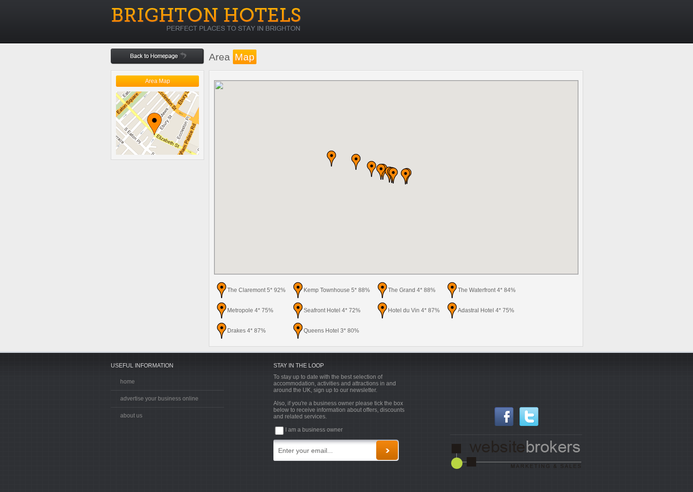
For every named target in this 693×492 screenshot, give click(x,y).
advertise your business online (159, 398)
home (127, 381)
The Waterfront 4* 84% (487, 290)
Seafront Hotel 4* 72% (332, 310)
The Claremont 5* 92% (256, 290)
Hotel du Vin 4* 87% (414, 310)
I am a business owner (314, 429)
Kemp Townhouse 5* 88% (337, 290)
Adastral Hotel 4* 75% (486, 310)
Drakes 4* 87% (246, 330)
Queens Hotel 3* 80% (331, 330)
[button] (356, 162)
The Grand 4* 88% (412, 290)
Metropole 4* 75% (250, 310)
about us (131, 415)
